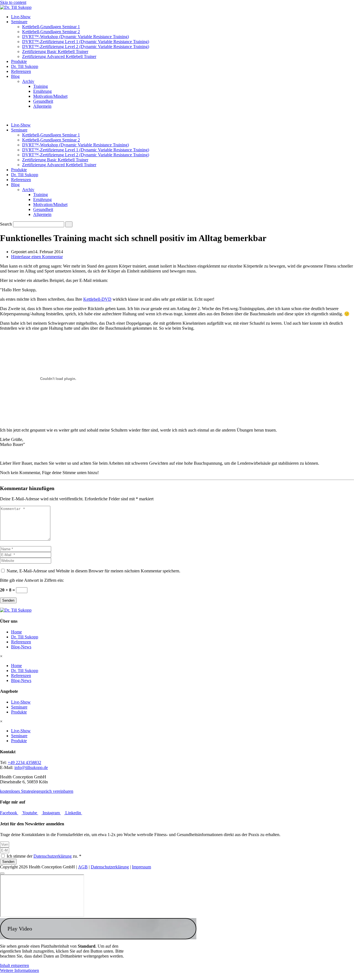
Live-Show (21, 16)
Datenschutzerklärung (52, 856)
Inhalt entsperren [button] (14, 965)
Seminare (19, 21)
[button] (98, 928)
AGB (83, 867)
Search (6, 224)
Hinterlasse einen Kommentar (37, 256)
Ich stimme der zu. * (44, 856)
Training (40, 86)
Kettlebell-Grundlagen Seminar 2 (51, 31)
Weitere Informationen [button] (19, 970)
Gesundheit (43, 101)
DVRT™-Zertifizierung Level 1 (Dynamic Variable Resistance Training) (85, 41)
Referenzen (21, 71)
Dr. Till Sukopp (24, 66)
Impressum (141, 867)
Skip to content (13, 2)
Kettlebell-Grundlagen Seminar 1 (51, 26)
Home (16, 632)
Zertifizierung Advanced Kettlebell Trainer (59, 56)
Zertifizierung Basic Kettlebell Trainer (55, 51)
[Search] (68, 224)
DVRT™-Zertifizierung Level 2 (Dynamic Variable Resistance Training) (85, 46)
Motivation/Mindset (50, 96)
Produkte (19, 61)
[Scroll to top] (2, 873)
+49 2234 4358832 (24, 762)
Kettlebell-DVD (97, 299)
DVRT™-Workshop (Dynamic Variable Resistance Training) (75, 36)
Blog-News (21, 646)
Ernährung (42, 91)
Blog (15, 76)
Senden (8, 600)
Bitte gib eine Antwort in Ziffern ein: (32, 580)
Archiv (28, 81)
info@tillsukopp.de (31, 767)
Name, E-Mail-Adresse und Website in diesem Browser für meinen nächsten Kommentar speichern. (93, 571)
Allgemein (42, 106)
